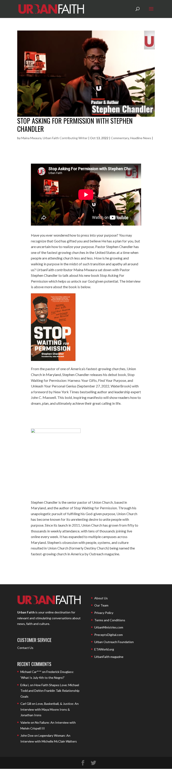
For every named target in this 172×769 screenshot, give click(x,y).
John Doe (27, 735)
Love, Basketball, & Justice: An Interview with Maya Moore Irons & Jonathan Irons (49, 709)
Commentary (120, 138)
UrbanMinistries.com (108, 627)
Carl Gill (25, 703)
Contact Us (25, 648)
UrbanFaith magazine (108, 657)
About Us (101, 598)
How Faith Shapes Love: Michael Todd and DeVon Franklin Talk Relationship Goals (50, 690)
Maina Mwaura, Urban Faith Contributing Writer (54, 138)
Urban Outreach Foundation (114, 642)
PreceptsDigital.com (108, 635)
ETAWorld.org (104, 649)
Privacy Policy (103, 613)
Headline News (140, 138)
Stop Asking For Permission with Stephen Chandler (75, 125)
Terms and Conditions (109, 620)
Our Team (101, 605)
